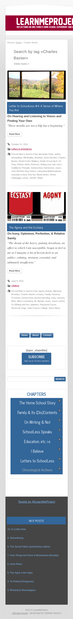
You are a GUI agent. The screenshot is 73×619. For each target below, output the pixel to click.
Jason (58, 168)
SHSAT (33, 178)
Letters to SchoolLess (21, 149)
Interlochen (49, 168)
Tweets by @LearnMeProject (36, 501)
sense (25, 178)
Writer (40, 178)
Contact (47, 335)
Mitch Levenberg (25, 301)
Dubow (20, 164)
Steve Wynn (54, 308)
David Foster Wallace (28, 161)
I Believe (15, 285)
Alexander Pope (45, 154)
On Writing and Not (20, 304)
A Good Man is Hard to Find (24, 154)
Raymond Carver (48, 304)
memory (60, 298)
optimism (34, 304)
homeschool (36, 168)
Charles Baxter (28, 294)
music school (58, 301)
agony (41, 291)
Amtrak (48, 291)
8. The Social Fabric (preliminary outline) (28, 546)
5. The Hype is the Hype (20, 572)
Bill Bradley (28, 157)
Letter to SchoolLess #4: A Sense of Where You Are (36, 107)
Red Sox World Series (38, 174)
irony (53, 298)
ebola (27, 164)
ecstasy (39, 294)
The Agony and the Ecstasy (26, 227)
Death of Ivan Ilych (49, 161)
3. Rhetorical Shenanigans (21, 590)
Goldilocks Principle (20, 168)
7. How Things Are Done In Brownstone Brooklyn (33, 555)
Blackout (57, 291)
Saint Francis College (37, 308)
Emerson (35, 164)
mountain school (19, 174)
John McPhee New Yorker (23, 171)
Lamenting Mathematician (49, 171)
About (35, 335)
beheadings (16, 157)
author (57, 154)
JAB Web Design (20, 613)
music (48, 301)
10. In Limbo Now (16, 529)
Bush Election (50, 157)
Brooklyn (39, 157)
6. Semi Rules (14, 564)
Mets (13, 301)
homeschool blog (42, 298)
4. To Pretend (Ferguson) (20, 581)
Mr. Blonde (39, 301)
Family (48, 294)
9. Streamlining (15, 538)
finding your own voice (51, 164)
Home (18, 42)
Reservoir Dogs (18, 308)
